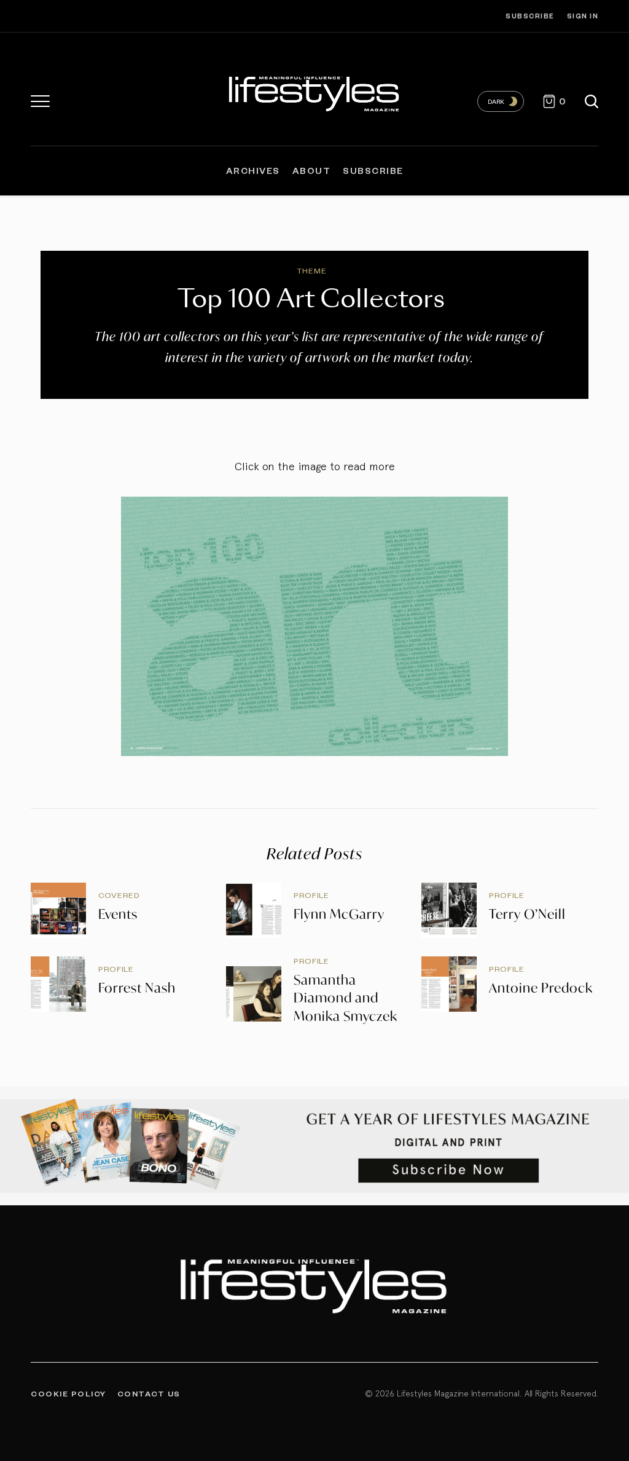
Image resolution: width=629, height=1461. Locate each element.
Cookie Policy (68, 1393)
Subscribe (530, 15)
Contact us (149, 1393)
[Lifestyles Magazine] (314, 92)
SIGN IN (583, 15)
